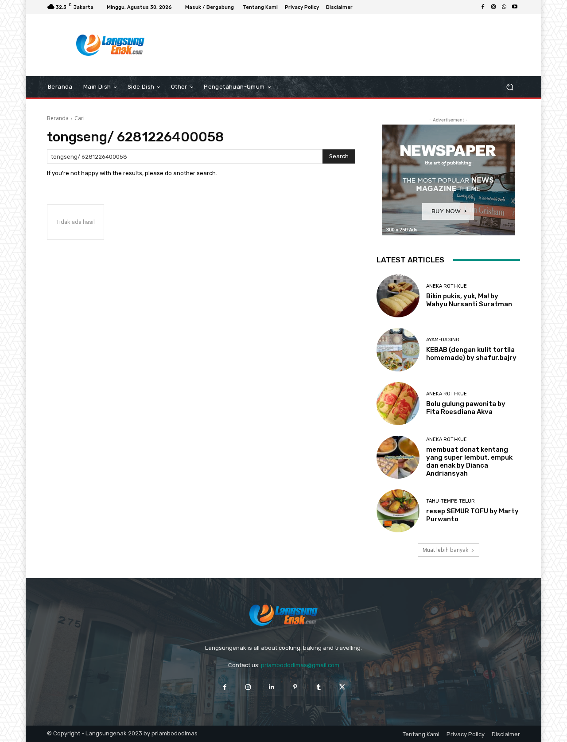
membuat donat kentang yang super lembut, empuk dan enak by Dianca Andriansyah (469, 461)
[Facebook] (483, 7)
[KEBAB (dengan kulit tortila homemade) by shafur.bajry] (398, 349)
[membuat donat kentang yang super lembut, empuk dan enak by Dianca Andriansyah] (398, 457)
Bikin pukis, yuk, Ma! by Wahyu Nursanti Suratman (469, 300)
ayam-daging (442, 339)
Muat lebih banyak (445, 550)
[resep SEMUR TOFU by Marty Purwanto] (398, 510)
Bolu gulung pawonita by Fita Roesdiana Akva (465, 408)
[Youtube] (514, 7)
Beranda (58, 118)
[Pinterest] (295, 687)
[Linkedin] (271, 687)
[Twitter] (342, 687)
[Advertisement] (356, 45)
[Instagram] (493, 7)
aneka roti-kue (446, 286)
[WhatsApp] (504, 7)
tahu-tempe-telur (450, 501)
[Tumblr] (318, 687)
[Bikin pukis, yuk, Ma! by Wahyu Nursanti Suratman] (398, 295)
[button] (509, 87)
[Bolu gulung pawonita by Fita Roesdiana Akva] (398, 403)
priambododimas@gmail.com (300, 665)
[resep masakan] (110, 45)
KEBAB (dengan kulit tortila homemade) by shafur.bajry (471, 354)
